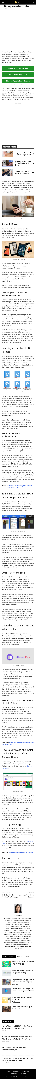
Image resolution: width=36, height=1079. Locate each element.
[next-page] (6, 1016)
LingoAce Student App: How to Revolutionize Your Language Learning (23, 982)
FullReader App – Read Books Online (21, 852)
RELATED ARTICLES (8, 956)
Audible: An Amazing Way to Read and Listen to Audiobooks (22, 1000)
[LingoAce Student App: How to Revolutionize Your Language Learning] (6, 982)
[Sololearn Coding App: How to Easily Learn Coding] (6, 973)
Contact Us (8, 1071)
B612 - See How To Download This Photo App (10, 896)
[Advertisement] (18, 30)
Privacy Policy (16, 1071)
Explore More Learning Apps (18, 68)
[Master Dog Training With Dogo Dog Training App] (6, 964)
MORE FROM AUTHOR (23, 956)
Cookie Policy (13, 1073)
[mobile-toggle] (2, 2)
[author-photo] (18, 913)
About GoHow (22, 1073)
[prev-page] (3, 1016)
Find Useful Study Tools (18, 75)
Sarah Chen (18, 916)
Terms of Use (25, 1071)
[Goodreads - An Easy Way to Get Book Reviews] (6, 1009)
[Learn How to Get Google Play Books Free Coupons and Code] (6, 991)
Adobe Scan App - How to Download (26, 896)
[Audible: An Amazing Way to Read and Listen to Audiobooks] (6, 1000)
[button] (33, 2)
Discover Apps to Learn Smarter (18, 81)
